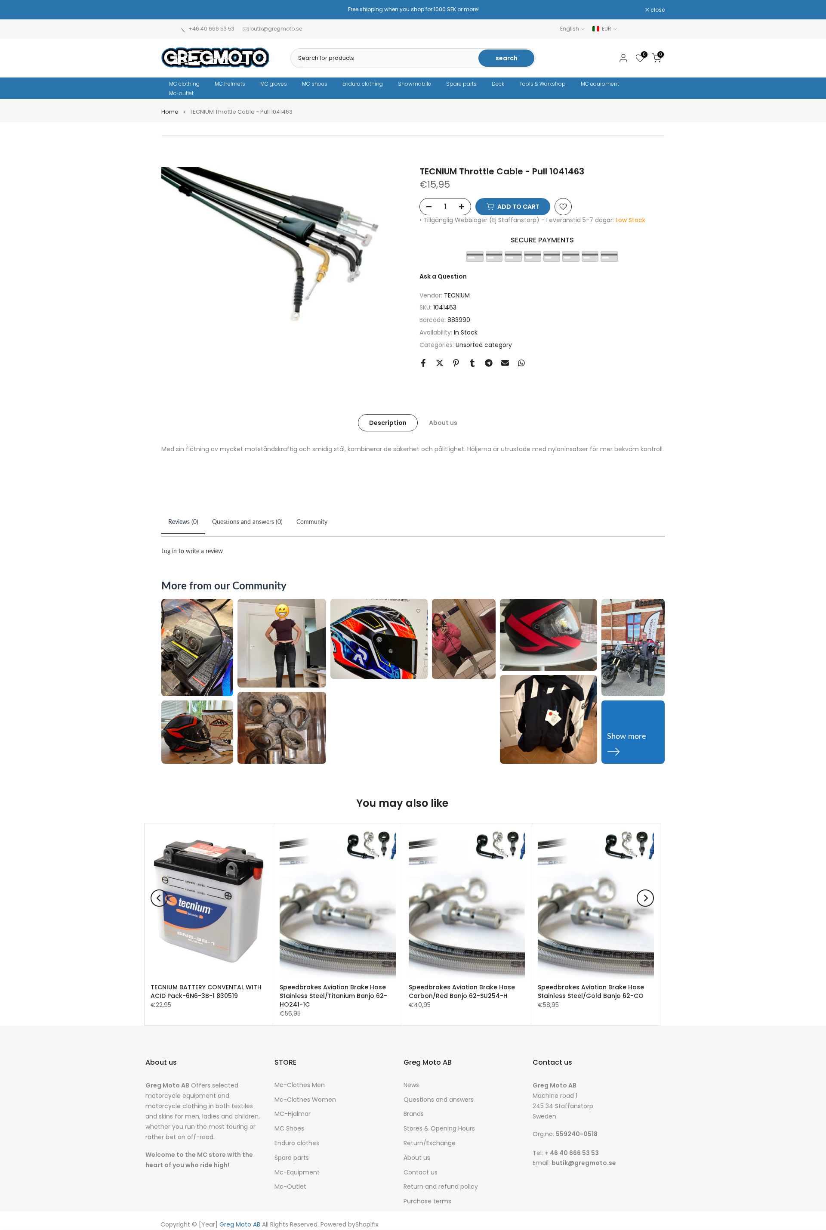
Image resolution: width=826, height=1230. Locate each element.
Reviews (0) (183, 522)
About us (443, 422)
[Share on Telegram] (489, 363)
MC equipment (600, 83)
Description (388, 422)
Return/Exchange (430, 1143)
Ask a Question (443, 276)
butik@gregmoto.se (276, 28)
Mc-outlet (181, 93)
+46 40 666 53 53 (211, 28)
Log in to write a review (192, 551)
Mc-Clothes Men (299, 1085)
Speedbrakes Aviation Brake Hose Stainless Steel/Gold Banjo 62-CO (591, 991)
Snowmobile (414, 83)
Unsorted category (484, 345)
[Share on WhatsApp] (521, 363)
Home (170, 112)
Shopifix (367, 1225)
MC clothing (184, 83)
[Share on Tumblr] (472, 363)
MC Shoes (289, 1129)
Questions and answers (439, 1100)
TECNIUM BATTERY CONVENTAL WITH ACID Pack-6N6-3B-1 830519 (206, 991)
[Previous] (159, 898)
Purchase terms (427, 1201)
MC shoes (314, 83)
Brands (414, 1114)
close (173, 9)
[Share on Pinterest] (456, 363)
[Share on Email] (505, 363)
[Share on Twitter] (440, 363)
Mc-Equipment (297, 1172)
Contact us (421, 1172)
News (411, 1085)
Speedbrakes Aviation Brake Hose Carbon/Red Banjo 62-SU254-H (462, 991)
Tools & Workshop (542, 83)
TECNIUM (457, 295)
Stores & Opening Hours (439, 1129)
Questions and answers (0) (247, 522)
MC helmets (230, 83)
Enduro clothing (362, 83)
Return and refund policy (441, 1187)
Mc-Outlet (290, 1187)
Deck (498, 83)
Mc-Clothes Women (305, 1100)
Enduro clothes (296, 1143)
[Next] (645, 898)
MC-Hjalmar (292, 1114)
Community (311, 522)
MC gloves (273, 83)
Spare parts (461, 83)
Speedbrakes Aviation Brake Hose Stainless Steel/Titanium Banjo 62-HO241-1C (333, 996)
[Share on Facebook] (423, 363)
